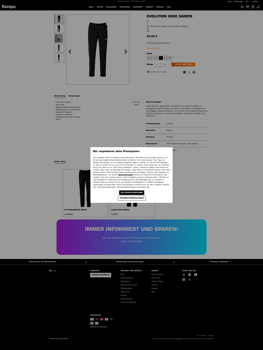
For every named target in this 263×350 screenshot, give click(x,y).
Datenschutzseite (125, 175)
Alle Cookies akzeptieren (132, 192)
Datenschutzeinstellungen (132, 198)
